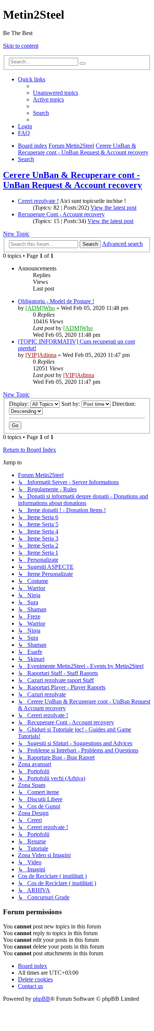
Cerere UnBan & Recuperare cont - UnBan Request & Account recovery (72, 180)
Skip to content (20, 46)
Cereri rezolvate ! (38, 201)
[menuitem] (55, 93)
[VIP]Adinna (40, 355)
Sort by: (71, 404)
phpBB (41, 999)
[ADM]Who (40, 308)
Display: (19, 404)
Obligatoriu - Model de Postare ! (56, 301)
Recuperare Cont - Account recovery (61, 214)
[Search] (83, 63)
